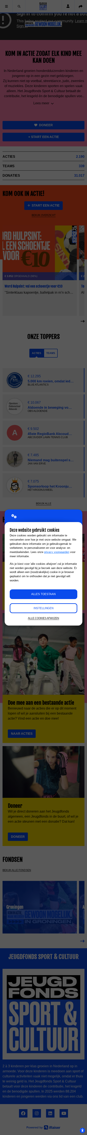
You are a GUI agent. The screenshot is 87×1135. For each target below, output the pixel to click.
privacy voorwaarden (56, 552)
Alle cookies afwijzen (43, 618)
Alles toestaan (43, 594)
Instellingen (43, 608)
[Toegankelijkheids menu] (82, 1130)
